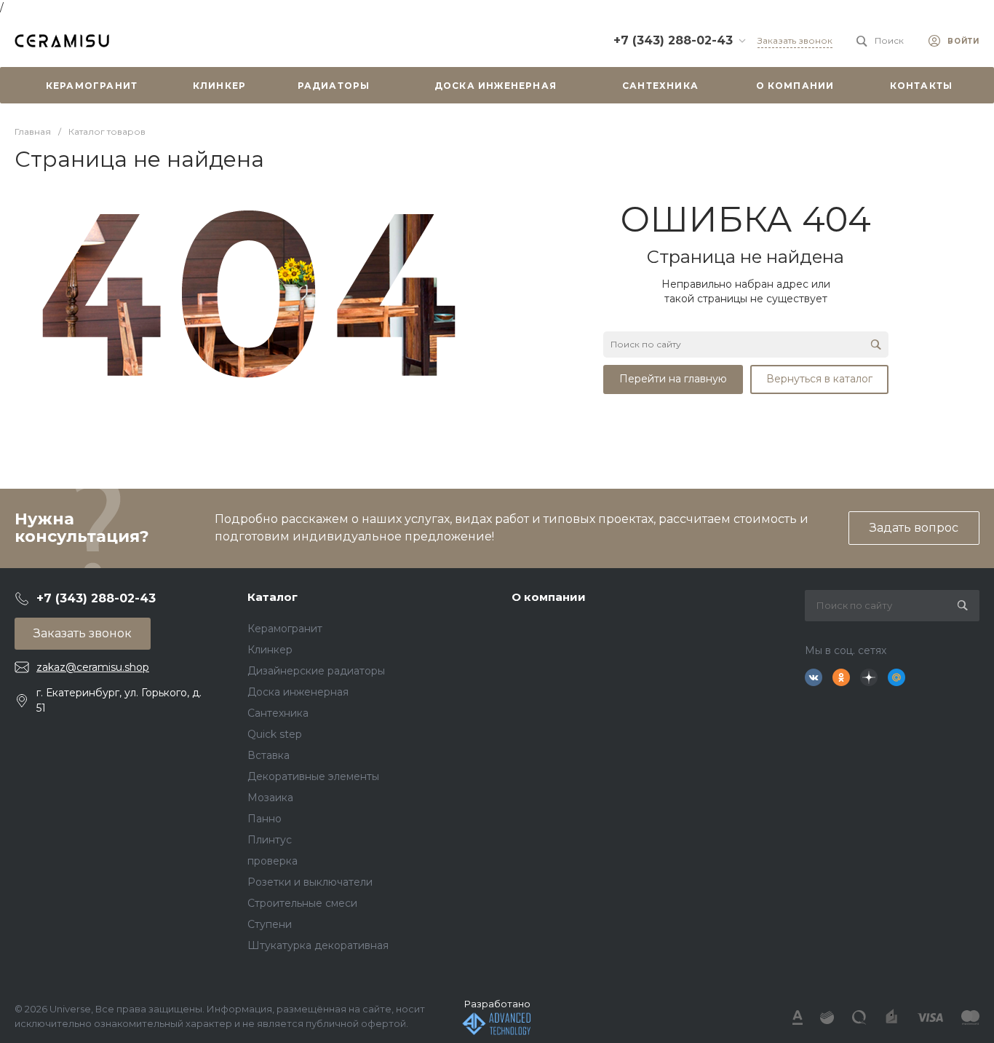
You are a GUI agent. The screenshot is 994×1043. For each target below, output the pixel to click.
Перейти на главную (673, 378)
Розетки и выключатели (310, 882)
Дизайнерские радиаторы (316, 670)
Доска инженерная (298, 691)
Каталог (272, 597)
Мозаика (270, 797)
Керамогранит (284, 628)
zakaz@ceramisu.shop (92, 667)
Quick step (274, 734)
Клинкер (270, 649)
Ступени (269, 924)
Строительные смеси (302, 903)
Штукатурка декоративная (318, 945)
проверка (272, 860)
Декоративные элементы (313, 776)
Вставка (268, 755)
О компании (549, 597)
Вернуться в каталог (819, 378)
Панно (264, 818)
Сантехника (278, 713)
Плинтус (269, 839)
